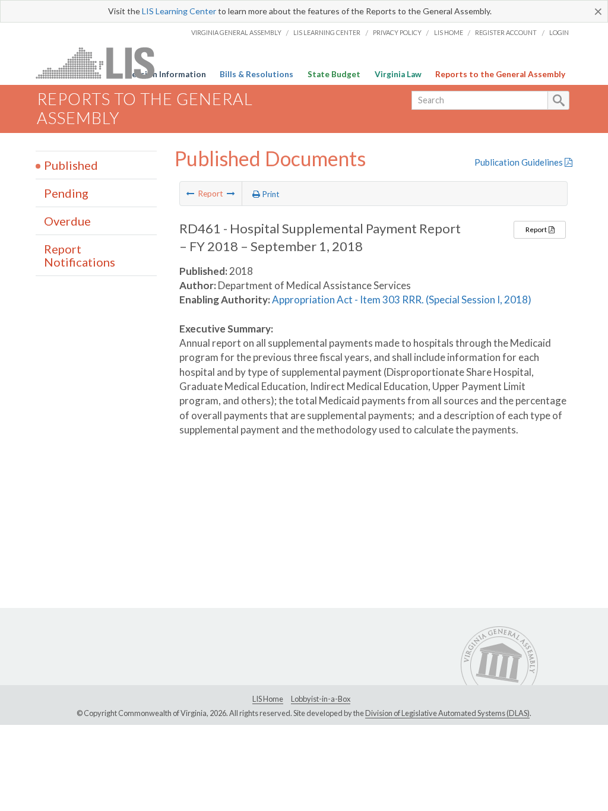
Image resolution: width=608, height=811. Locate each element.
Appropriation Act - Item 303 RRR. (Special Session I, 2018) (401, 299)
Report (536, 229)
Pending (66, 193)
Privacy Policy (397, 32)
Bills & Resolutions (256, 74)
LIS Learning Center (179, 11)
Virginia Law (398, 74)
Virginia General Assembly (236, 32)
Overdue (67, 221)
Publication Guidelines (519, 162)
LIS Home (448, 32)
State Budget (334, 74)
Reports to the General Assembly (500, 74)
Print (270, 194)
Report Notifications (79, 255)
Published (71, 165)
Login (559, 32)
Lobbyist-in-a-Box (320, 699)
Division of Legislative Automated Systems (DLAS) (447, 713)
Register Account (506, 32)
